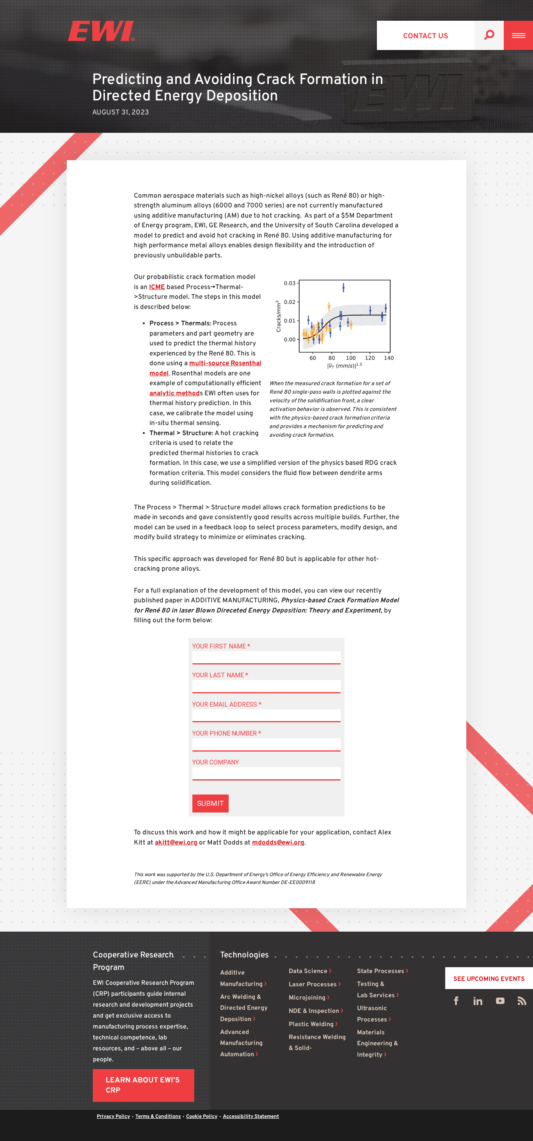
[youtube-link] (500, 1002)
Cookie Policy (201, 1117)
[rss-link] (522, 1002)
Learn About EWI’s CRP (143, 1085)
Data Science (308, 971)
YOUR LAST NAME (220, 675)
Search (489, 35)
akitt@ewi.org (176, 843)
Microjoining (307, 998)
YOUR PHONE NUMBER (226, 733)
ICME (157, 287)
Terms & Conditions (158, 1117)
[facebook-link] (456, 1002)
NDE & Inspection (314, 1011)
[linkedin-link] (478, 1002)
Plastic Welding (311, 1025)
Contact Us (425, 36)
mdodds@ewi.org (278, 843)
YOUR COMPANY (215, 762)
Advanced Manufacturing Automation (241, 1044)
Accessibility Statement (251, 1117)
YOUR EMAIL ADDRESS (226, 704)
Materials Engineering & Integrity (377, 1044)
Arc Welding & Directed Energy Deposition (244, 1008)
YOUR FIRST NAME (221, 646)
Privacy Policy (113, 1117)
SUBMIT (210, 803)
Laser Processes (313, 985)
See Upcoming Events (489, 979)
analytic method (174, 393)
